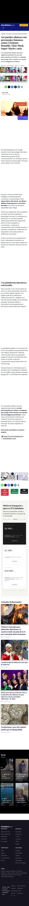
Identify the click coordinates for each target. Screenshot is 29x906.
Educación (10, 875)
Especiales (24, 873)
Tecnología (4, 876)
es (11, 895)
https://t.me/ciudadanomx (13, 436)
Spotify (17, 844)
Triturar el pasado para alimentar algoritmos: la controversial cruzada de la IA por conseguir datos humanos (13, 630)
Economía (19, 871)
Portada (17, 850)
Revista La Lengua (20, 863)
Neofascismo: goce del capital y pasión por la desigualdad (13, 728)
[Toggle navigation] (3, 28)
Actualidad (18, 853)
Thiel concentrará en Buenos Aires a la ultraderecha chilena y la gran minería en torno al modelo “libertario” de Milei (14, 695)
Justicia (8, 873)
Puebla (22, 65)
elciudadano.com (9, 439)
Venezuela (4, 855)
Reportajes (18, 860)
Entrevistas (18, 858)
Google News (5, 493)
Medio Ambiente (11, 871)
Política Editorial (5, 834)
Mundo (3, 860)
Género (18, 873)
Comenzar (14, 561)
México (17, 65)
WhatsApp (15, 492)
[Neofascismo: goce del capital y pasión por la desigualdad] (14, 715)
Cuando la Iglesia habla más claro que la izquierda (14, 663)
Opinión (17, 855)
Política (3, 871)
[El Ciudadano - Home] (8, 25)
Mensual (15, 519)
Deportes (11, 876)
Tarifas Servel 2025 (16, 890)
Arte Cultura (17, 875)
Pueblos (3, 873)
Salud (13, 873)
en (14, 895)
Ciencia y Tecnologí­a (7, 65)
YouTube (24, 492)
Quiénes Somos (5, 832)
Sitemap (13, 893)
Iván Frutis (5, 93)
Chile (2, 850)
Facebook (18, 832)
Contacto (4, 839)
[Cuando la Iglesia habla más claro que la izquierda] (14, 650)
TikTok (17, 841)
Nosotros (13, 886)
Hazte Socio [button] (24, 25)
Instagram (18, 834)
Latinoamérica (5, 858)
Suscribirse (14, 540)
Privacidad (4, 841)
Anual (22, 519)
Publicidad (4, 836)
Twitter (17, 836)
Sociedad (4, 875)
